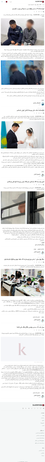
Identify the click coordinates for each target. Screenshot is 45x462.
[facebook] (37, 411)
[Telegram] (39, 12)
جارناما (43, 458)
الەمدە (43, 428)
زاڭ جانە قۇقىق (41, 249)
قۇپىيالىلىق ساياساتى (40, 438)
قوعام (43, 100)
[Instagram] (43, 12)
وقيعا (35, 4)
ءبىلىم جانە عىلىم (36, 317)
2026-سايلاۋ (39, 4)
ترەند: (43, 4)
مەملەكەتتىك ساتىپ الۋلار (39, 446)
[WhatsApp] (41, 12)
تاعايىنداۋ (32, 4)
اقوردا (29, 4)
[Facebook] (36, 12)
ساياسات (42, 421)
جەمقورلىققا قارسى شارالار (39, 443)
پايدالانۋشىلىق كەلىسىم (40, 436)
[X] (34, 12)
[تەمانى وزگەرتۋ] (6, 2)
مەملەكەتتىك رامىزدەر (40, 441)
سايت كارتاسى (41, 453)
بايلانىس (42, 456)
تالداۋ (43, 423)
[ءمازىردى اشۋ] (2, 2)
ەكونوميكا (42, 426)
